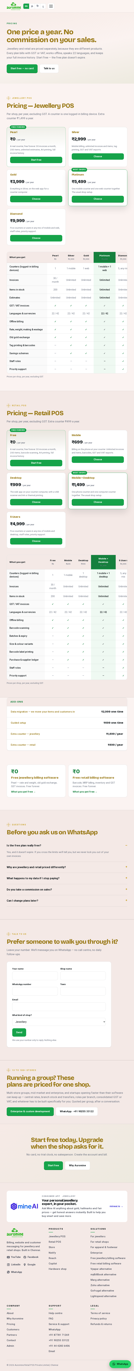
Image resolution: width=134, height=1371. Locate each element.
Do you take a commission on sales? (29, 889)
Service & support (59, 1324)
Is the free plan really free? (24, 845)
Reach (52, 1258)
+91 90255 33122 (59, 1340)
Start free (36, 160)
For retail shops (100, 1241)
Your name (18, 968)
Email (15, 999)
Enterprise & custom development (30, 1111)
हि (38, 6)
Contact (11, 1340)
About (10, 1313)
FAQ (51, 1318)
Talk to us (49, 68)
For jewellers (98, 1236)
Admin (10, 1345)
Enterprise (96, 1252)
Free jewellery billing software (108, 1258)
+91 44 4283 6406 (59, 1345)
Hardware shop (58, 1268)
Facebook (33, 1257)
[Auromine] (14, 6)
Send (19, 1032)
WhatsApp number (21, 984)
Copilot (53, 1263)
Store (52, 1247)
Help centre (55, 1313)
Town (63, 984)
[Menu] (51, 6)
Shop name (66, 968)
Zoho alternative (100, 1285)
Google (31, 1264)
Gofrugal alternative (102, 1290)
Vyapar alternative (101, 1268)
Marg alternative (100, 1279)
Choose (98, 156)
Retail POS (55, 1241)
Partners (12, 1334)
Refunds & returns (101, 1324)
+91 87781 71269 (59, 1334)
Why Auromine (77, 1165)
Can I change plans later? (22, 900)
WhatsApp (16, 1272)
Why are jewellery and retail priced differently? (36, 867)
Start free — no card (22, 68)
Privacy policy (99, 1318)
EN (26, 6)
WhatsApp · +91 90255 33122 (77, 1111)
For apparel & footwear (104, 1247)
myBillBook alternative (103, 1274)
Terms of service (100, 1313)
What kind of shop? (22, 1015)
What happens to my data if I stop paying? (33, 878)
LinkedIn (15, 1264)
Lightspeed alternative (104, 1296)
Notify (52, 1252)
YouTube (16, 1257)
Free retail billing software (106, 1263)
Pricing (11, 1324)
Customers (13, 1329)
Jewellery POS (57, 1236)
